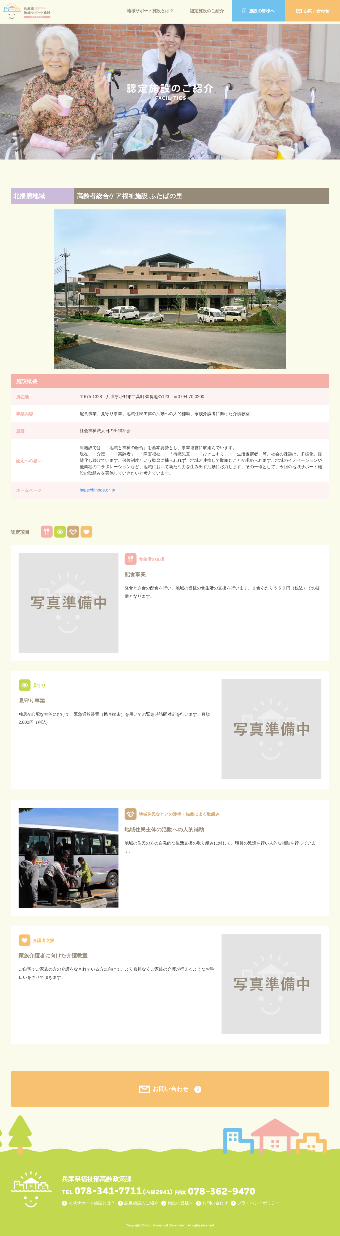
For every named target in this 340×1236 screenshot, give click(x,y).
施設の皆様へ (262, 10)
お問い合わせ (316, 10)
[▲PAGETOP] (327, 1212)
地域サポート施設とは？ (150, 10)
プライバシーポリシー (258, 1203)
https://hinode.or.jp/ (97, 490)
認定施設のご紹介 (207, 10)
